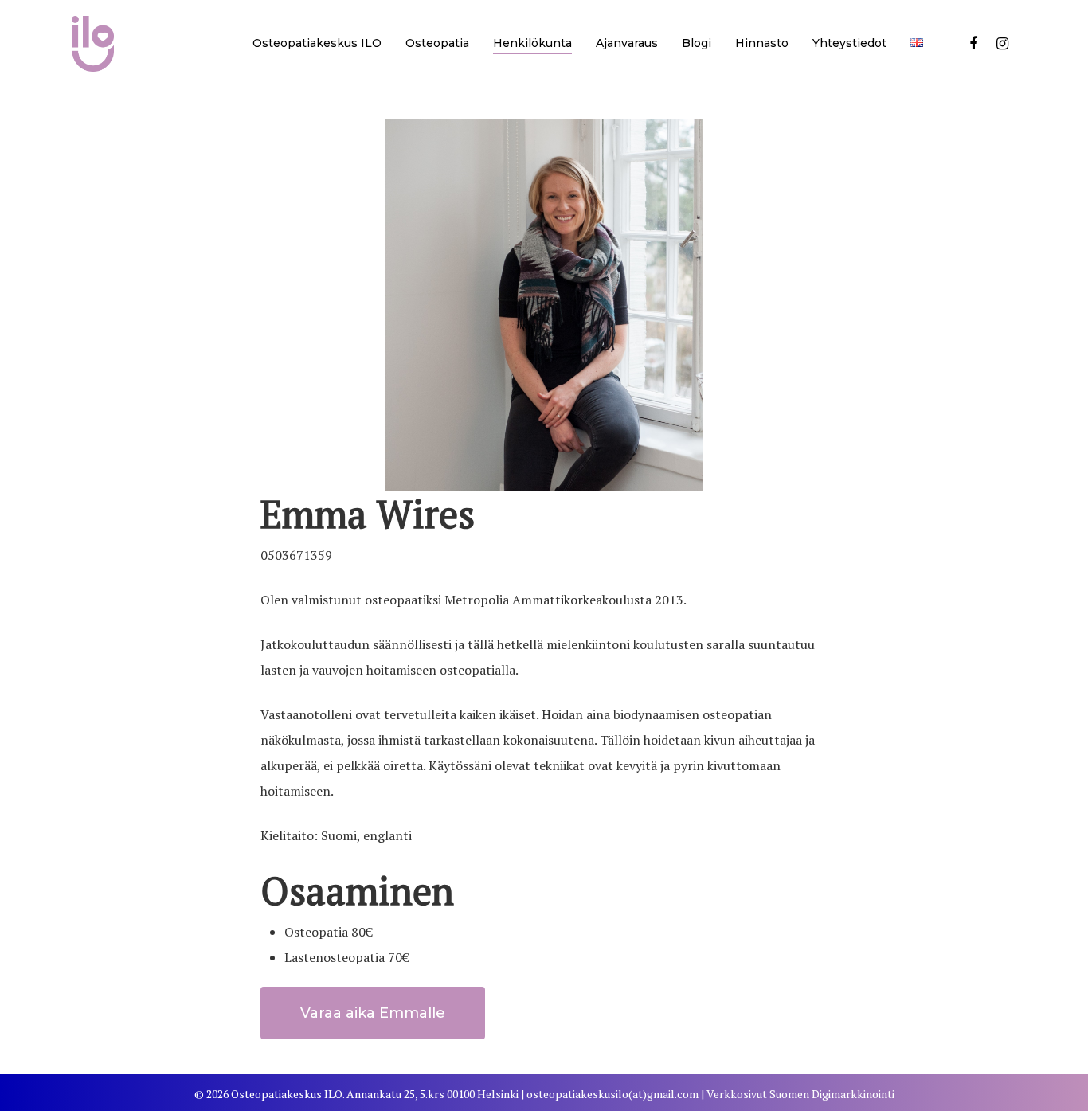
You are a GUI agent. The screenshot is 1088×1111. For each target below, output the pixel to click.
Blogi (696, 43)
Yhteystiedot (849, 43)
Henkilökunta (532, 43)
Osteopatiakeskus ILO (317, 43)
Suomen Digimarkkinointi (831, 1093)
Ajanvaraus (627, 43)
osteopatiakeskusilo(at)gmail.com (612, 1093)
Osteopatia (437, 43)
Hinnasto (762, 43)
